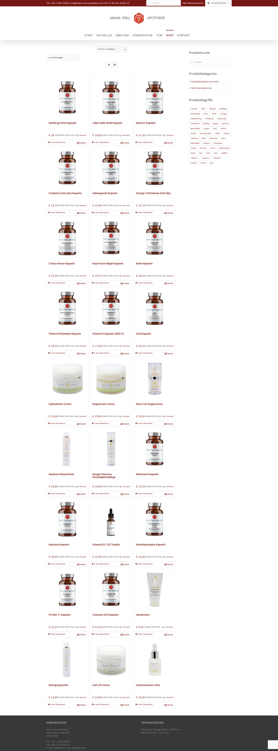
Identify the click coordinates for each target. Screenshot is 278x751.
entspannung (196, 118)
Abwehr (194, 109)
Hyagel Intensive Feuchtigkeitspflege (104, 476)
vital (215, 153)
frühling (206, 123)
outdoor (206, 143)
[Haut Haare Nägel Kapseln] (111, 238)
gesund (225, 123)
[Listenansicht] (115, 65)
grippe (206, 128)
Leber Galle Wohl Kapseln (107, 122)
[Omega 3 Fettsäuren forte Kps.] (155, 168)
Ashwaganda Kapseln (104, 193)
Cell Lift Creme (101, 685)
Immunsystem (206, 133)
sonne (212, 148)
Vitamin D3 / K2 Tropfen (106, 544)
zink (211, 163)
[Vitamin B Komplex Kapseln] (67, 308)
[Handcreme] (155, 589)
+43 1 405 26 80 (60, 3)
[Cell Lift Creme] (111, 660)
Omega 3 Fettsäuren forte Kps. (153, 193)
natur (223, 138)
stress (193, 153)
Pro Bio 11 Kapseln (60, 614)
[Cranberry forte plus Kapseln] (67, 168)
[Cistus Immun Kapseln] (67, 238)
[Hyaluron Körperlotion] (67, 449)
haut (215, 128)
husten (193, 133)
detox (214, 113)
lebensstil (213, 138)
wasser (194, 163)
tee (200, 153)
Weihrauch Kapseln (147, 474)
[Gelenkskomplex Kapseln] (155, 519)
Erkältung (209, 118)
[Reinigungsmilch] (67, 660)
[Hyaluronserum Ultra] (155, 660)
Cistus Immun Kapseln (62, 263)
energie (223, 113)
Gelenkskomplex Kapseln (150, 544)
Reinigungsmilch (58, 685)
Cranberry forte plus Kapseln (65, 193)
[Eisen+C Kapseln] (155, 98)
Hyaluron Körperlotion (61, 474)
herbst (223, 128)
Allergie (212, 109)
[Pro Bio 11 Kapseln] (67, 589)
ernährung (221, 118)
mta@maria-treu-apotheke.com (87, 3)
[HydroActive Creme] (67, 379)
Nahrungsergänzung (201, 88)
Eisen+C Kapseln (146, 122)
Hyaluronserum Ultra (148, 685)
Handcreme (143, 614)
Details (82, 142)
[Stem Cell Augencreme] (155, 379)
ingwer (227, 133)
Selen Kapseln (144, 263)
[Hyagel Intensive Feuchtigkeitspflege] (111, 449)
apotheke (223, 109)
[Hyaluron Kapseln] (67, 519)
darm (206, 113)
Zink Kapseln (143, 333)
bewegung (195, 113)
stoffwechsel (224, 148)
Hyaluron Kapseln (59, 544)
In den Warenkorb (57, 142)
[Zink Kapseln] (155, 308)
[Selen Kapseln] (155, 238)
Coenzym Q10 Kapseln (105, 614)
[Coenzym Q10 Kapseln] (111, 589)
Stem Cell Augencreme (149, 404)
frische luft (195, 123)
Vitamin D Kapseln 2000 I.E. (108, 333)
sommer (203, 148)
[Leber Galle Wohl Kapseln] (111, 98)
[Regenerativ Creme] (111, 379)
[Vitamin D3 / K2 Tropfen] (111, 519)
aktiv (203, 109)
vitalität (224, 153)
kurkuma (194, 138)
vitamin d (206, 158)
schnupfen (218, 143)
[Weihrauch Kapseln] (155, 449)
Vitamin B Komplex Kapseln (65, 333)
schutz (193, 148)
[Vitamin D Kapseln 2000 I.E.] (111, 308)
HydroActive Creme (60, 404)
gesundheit (195, 128)
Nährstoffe (195, 143)
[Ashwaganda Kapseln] (111, 168)
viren (208, 153)
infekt (217, 133)
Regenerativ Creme (103, 404)
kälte (204, 138)
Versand (82, 135)
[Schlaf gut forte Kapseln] (67, 98)
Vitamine (217, 158)
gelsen (216, 123)
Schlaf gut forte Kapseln (62, 122)
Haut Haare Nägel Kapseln (107, 263)
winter (203, 163)
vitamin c (194, 158)
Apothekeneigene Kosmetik (205, 81)
